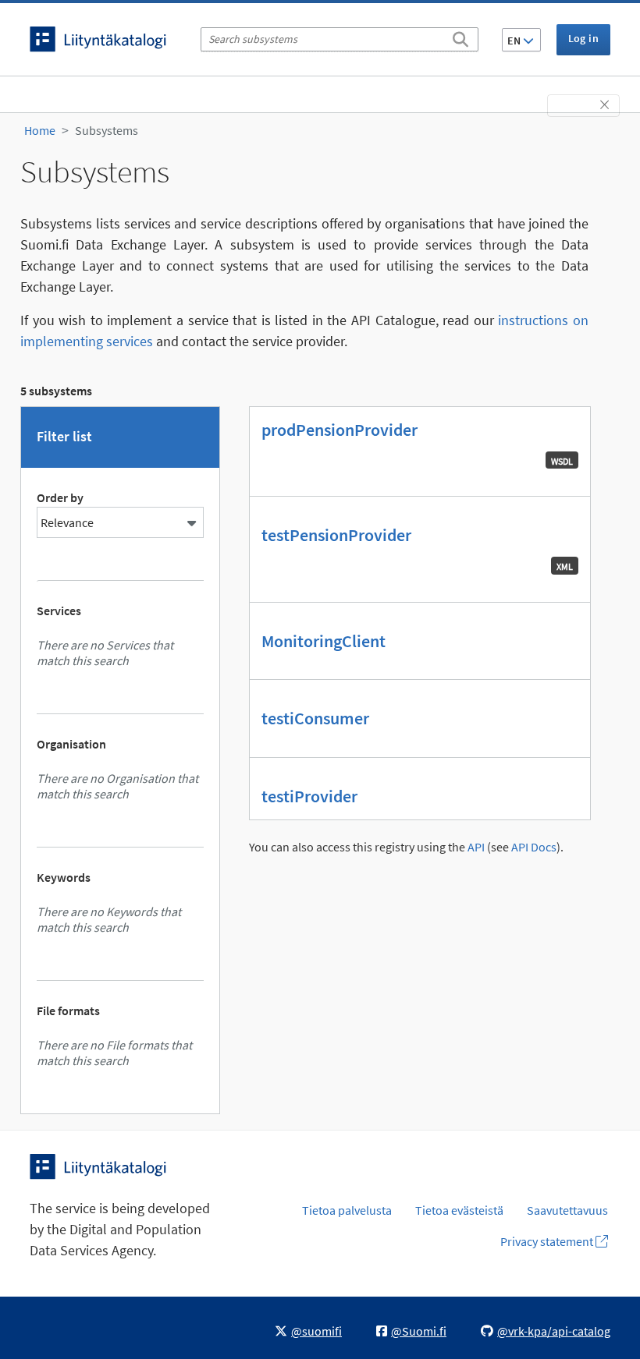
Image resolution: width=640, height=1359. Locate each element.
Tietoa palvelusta (347, 1210)
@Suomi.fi (418, 1331)
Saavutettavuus (567, 1210)
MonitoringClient (323, 641)
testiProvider (309, 796)
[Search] (460, 36)
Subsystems (106, 130)
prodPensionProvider (339, 430)
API (476, 847)
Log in (583, 38)
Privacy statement (548, 1241)
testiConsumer (315, 718)
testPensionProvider (336, 535)
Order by (60, 497)
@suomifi (316, 1331)
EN (515, 41)
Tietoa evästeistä (459, 1210)
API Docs (533, 847)
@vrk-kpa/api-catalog (553, 1331)
